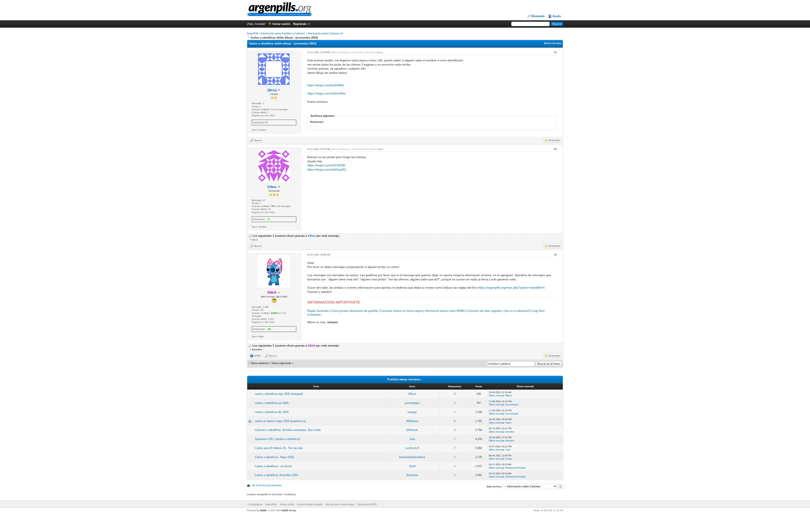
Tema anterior (260, 363)
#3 (555, 254)
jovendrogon (412, 403)
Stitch (508, 422)
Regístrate (299, 24)
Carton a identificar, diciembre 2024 (276, 475)
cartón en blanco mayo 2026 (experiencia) (280, 421)
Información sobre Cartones (323, 33)
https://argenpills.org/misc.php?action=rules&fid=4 (511, 287)
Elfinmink (412, 430)
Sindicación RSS (367, 504)
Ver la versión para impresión (267, 485)
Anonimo (509, 431)
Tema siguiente (281, 363)
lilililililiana (412, 421)
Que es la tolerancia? (517, 310)
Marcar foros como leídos (339, 504)
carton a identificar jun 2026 (272, 403)
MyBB (263, 510)
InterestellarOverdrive (412, 457)
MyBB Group (289, 510)
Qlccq (272, 90)
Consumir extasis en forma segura (402, 310)
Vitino (272, 187)
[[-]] (250, 235)
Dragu (509, 458)
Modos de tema (552, 43)
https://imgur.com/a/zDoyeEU (326, 169)
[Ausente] (279, 292)
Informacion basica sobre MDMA (445, 310)
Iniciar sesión (281, 24)
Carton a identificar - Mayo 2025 (274, 457)
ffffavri (412, 393)
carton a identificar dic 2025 (272, 412)
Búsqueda (537, 16)
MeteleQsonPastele (516, 468)
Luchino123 (412, 448)
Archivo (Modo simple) (310, 504)
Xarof (412, 466)
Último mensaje (496, 395)
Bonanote (412, 475)
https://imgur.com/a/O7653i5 (326, 165)
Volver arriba (287, 504)
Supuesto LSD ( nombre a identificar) (277, 439)
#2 (555, 149)
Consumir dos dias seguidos (484, 310)
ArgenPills (253, 33)
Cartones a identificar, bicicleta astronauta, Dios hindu (288, 430)
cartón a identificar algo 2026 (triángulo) (279, 393)
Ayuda (556, 16)
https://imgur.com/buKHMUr (325, 85)
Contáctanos (255, 504)
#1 (555, 52)
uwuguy (412, 412)
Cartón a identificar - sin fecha (273, 466)
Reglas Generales (318, 310)
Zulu (412, 439)
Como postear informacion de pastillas (354, 310)
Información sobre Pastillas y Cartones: (283, 33)
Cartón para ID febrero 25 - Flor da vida (278, 448)
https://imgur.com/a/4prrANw (326, 93)
